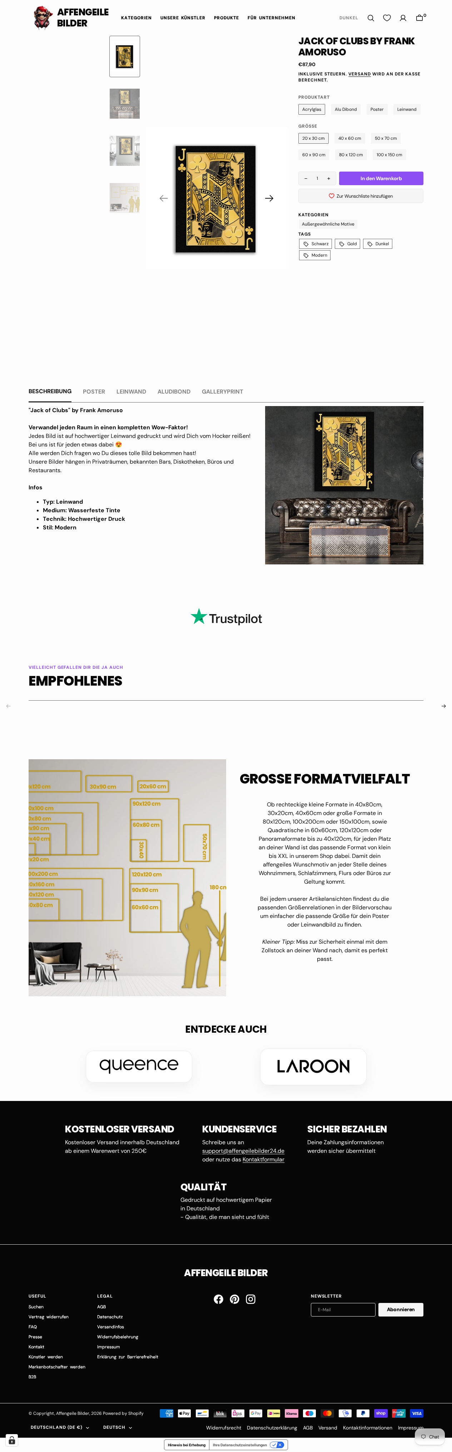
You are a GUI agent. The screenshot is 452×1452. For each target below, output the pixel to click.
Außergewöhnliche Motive (328, 224)
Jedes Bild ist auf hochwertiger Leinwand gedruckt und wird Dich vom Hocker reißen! (139, 436)
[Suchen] (371, 18)
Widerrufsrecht (223, 1427)
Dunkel (382, 244)
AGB (308, 1427)
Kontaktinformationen (367, 1427)
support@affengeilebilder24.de (243, 1151)
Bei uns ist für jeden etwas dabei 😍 (75, 444)
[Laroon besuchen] (313, 1066)
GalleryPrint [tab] (222, 391)
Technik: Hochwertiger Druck (84, 519)
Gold (352, 244)
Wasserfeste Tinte (94, 510)
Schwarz (320, 244)
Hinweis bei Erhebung (186, 1445)
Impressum (410, 1427)
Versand (359, 74)
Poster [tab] (94, 391)
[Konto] (403, 18)
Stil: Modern (59, 527)
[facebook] (218, 1299)
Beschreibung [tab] (50, 391)
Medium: (55, 510)
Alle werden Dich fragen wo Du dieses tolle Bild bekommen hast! (112, 453)
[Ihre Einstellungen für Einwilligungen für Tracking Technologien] (12, 1440)
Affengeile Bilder (72, 1413)
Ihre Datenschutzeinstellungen (240, 1445)
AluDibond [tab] (174, 391)
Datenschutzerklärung (272, 1427)
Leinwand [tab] (131, 391)
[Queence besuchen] (139, 1067)
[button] (419, 18)
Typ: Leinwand (63, 501)
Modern (319, 255)
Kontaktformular (263, 1159)
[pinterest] (234, 1299)
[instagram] (250, 1299)
